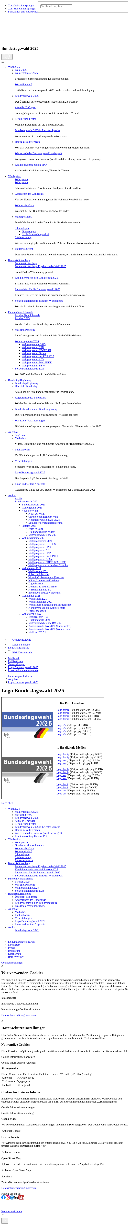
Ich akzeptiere (8, 997)
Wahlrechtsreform (24, 205)
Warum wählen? (23, 216)
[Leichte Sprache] (3, 1208)
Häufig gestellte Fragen (27, 141)
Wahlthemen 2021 (31, 568)
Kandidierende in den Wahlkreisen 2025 (36, 277)
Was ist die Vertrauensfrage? (30, 420)
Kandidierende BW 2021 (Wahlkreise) (49, 629)
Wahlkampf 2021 (31, 595)
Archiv (12, 495)
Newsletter (14, 944)
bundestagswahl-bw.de (20, 676)
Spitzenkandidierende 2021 (43, 534)
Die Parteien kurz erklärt (41, 531)
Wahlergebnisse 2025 (26, 73)
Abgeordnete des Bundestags (30, 397)
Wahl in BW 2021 (38, 632)
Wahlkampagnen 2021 (40, 601)
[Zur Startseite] (7, 41)
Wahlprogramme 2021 (34, 537)
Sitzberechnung (23, 237)
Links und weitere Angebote (30, 484)
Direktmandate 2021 (39, 619)
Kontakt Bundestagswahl (21, 941)
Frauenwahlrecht (24, 248)
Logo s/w (62, 725)
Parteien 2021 (29, 525)
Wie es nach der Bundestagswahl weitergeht (38, 153)
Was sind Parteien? (25, 329)
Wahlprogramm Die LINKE (37, 362)
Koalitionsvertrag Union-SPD (31, 164)
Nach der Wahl (30, 510)
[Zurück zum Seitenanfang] (4, 1221)
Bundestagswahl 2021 (27, 501)
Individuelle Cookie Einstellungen (19, 1003)
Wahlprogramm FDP (39, 553)
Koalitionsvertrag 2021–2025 (44, 519)
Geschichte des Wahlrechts (29, 193)
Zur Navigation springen (21, 5)
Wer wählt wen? (23, 84)
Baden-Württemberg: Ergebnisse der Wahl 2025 (40, 266)
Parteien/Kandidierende (20, 312)
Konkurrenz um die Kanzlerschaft (46, 607)
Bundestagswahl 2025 (27, 95)
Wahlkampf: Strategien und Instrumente (49, 604)
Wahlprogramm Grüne (34, 353)
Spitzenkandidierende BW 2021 (45, 623)
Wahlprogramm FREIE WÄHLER (47, 562)
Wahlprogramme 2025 (27, 341)
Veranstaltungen (23, 461)
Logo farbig (63, 709)
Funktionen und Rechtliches (23, 11)
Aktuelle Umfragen (25, 107)
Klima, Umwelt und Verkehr (43, 580)
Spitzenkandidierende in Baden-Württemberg (39, 300)
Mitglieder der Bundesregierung (45, 522)
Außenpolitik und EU (40, 589)
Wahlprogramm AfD (33, 359)
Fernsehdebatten (37, 610)
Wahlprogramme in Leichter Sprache (48, 565)
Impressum (14, 950)
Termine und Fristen (25, 118)
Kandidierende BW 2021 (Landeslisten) (49, 626)
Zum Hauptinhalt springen (22, 8)
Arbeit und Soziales (38, 574)
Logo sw (61, 760)
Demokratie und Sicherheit (42, 586)
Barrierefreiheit (16, 956)
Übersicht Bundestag (26, 386)
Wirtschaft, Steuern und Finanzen (46, 577)
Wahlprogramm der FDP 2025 (38, 356)
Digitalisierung (36, 583)
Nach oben (7, 803)
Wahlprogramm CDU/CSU (36, 350)
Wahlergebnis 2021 (32, 507)
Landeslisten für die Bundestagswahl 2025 (37, 289)
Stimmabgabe (22, 228)
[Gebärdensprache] (3, 1203)
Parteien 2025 (22, 318)
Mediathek (20, 438)
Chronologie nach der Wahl (43, 516)
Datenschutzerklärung (13, 1015)
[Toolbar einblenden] (7, 57)
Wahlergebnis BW (31, 613)
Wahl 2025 (14, 66)
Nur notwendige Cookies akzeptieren (21, 1009)
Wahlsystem (14, 176)
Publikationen (22, 449)
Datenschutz (14, 953)
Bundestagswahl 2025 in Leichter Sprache (37, 130)
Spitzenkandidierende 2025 (29, 368)
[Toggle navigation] (2, 62)
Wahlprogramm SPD (33, 347)
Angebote (13, 432)
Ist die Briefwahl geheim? (35, 234)
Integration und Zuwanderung (44, 592)
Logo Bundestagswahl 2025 (30, 472)
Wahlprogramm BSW (33, 365)
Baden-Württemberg (19, 260)
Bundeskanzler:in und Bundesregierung (36, 409)
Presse (11, 947)
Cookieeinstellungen (12, 962)
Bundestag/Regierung (19, 380)
